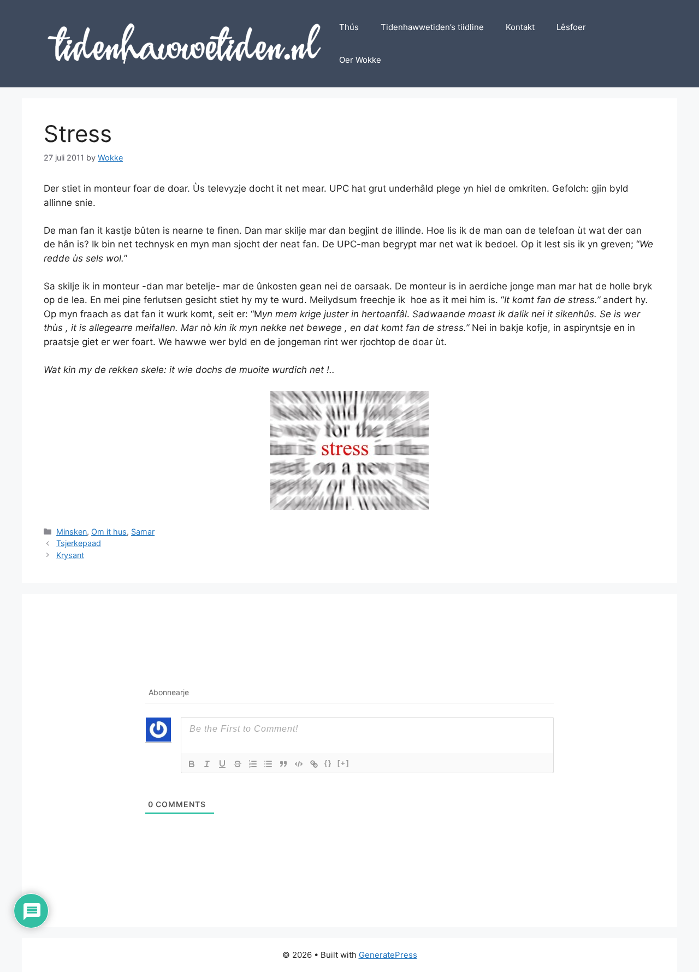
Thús (349, 27)
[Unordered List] (268, 764)
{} (328, 763)
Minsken (71, 531)
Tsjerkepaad (78, 543)
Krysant (70, 555)
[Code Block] (298, 764)
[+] (343, 763)
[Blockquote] (283, 764)
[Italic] (207, 764)
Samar (143, 531)
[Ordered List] (252, 764)
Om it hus (109, 531)
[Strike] (237, 764)
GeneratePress (388, 955)
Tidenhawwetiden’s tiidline (432, 27)
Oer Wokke (360, 60)
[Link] (314, 764)
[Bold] (191, 764)
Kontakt (520, 27)
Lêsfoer (571, 27)
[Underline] (222, 764)
